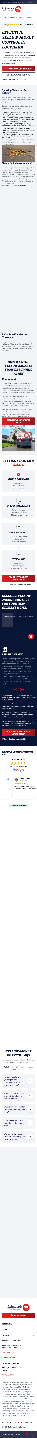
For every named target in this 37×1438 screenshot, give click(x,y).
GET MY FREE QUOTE (17, 1018)
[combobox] (18, 984)
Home (4, 17)
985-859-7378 (20, 976)
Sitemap (13, 1422)
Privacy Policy (26, 1422)
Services (11, 17)
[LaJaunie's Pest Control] (11, 9)
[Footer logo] (18, 1307)
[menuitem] (4, 1422)
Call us (9, 1067)
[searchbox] (18, 984)
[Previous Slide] (15, 689)
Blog (4, 1422)
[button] (32, 9)
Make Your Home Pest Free (18, 421)
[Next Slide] (21, 689)
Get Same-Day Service (18, 75)
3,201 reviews (22, 766)
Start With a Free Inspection (18, 578)
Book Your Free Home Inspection (18, 732)
